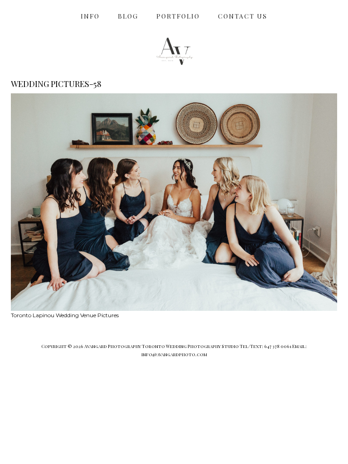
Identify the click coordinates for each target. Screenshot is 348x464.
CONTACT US (242, 16)
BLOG (128, 16)
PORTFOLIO (178, 16)
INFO (90, 16)
